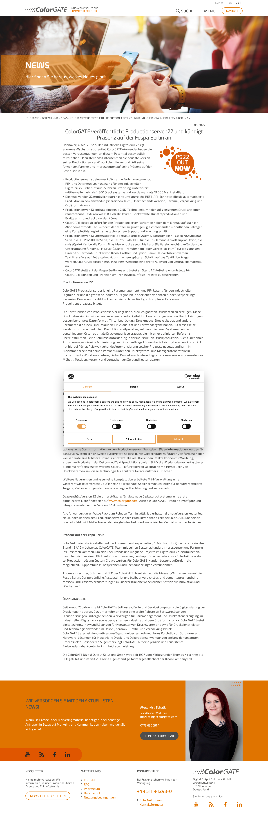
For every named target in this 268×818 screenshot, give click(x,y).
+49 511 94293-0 (154, 791)
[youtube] (27, 754)
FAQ (86, 784)
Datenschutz (93, 793)
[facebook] (54, 754)
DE (237, 2)
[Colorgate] (61, 9)
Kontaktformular (159, 736)
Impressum (92, 788)
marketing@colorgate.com (158, 716)
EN (230, 2)
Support (220, 2)
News (64, 117)
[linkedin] (67, 754)
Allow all (178, 439)
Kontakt (232, 10)
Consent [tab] (87, 387)
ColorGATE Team (151, 800)
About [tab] (180, 387)
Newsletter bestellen (48, 796)
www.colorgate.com (123, 500)
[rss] (41, 754)
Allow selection (134, 439)
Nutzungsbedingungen (100, 797)
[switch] (116, 426)
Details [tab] (134, 387)
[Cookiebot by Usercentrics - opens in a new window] (186, 376)
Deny (89, 439)
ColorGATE (32, 117)
